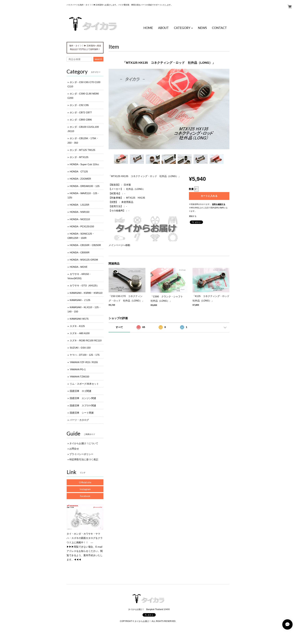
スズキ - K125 (77, 326)
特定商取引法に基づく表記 (83, 459)
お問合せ (74, 448)
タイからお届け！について (83, 443)
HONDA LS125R (79, 204)
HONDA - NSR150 (79, 212)
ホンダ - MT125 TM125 (82, 150)
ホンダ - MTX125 (79, 157)
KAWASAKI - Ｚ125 (80, 300)
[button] (183, 27)
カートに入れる (209, 195)
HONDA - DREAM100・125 (85, 186)
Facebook (85, 496)
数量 (191, 189)
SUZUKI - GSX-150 (80, 347)
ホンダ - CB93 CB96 (81, 119)
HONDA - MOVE (78, 266)
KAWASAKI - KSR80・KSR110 (86, 293)
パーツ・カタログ (79, 420)
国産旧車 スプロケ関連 (83, 405)
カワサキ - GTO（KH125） (84, 285)
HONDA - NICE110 (80, 219)
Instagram (85, 489)
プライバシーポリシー (81, 454)
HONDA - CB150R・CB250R (85, 245)
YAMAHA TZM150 (79, 376)
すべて (119, 327)
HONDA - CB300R (79, 252)
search (98, 59)
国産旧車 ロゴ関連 (80, 391)
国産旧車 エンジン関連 (83, 398)
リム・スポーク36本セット (84, 383)
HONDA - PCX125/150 (82, 226)
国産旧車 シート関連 (82, 412)
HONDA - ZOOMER (80, 178)
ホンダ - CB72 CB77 (81, 112)
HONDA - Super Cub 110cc (84, 164)
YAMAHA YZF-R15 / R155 (84, 362)
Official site (85, 482)
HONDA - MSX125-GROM (84, 259)
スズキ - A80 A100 (80, 333)
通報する (192, 216)
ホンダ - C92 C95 (79, 105)
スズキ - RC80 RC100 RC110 (86, 340)
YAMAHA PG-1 (78, 369)
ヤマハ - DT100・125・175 (85, 354)
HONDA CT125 (79, 171)
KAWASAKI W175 (79, 318)
